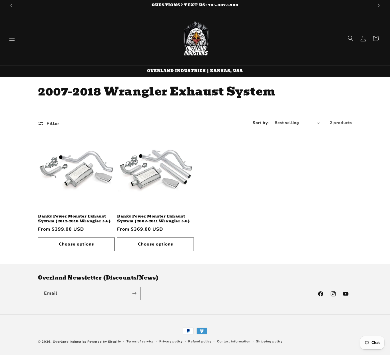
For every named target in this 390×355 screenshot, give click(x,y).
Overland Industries (69, 342)
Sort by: (261, 122)
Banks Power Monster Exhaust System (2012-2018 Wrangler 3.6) (74, 219)
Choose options (76, 244)
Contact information (233, 341)
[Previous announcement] (11, 5)
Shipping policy (269, 341)
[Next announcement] (379, 5)
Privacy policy (171, 341)
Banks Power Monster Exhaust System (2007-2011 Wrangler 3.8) (153, 219)
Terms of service (140, 341)
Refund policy (199, 341)
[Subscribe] (134, 293)
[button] (12, 38)
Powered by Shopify (104, 342)
